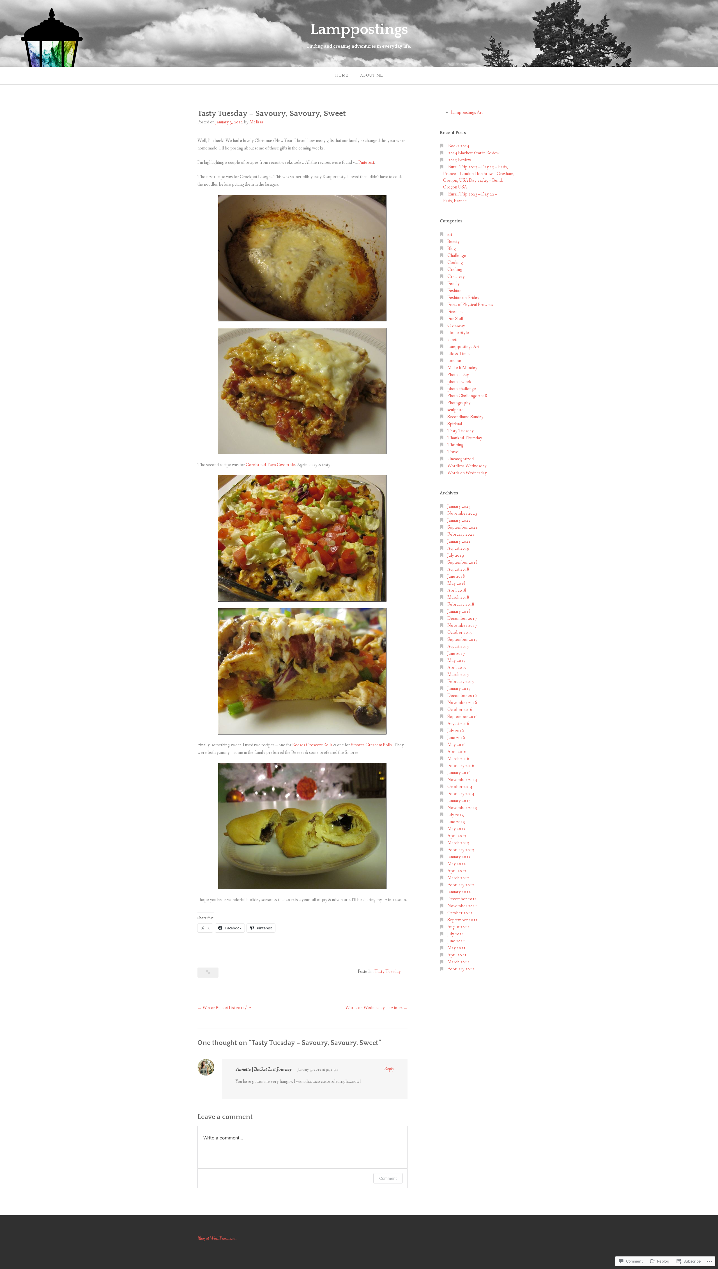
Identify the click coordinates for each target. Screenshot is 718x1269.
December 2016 (462, 696)
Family (453, 284)
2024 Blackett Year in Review (474, 153)
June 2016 (456, 738)
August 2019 (458, 548)
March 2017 (458, 675)
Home (341, 75)
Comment (388, 1178)
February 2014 (460, 794)
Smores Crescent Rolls (371, 745)
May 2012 (456, 864)
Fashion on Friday (463, 298)
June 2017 (456, 654)
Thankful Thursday (464, 438)
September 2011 (462, 920)
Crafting (454, 270)
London (454, 361)
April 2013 (456, 836)
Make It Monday (462, 368)
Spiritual (454, 424)
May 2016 (456, 745)
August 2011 (458, 927)
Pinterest (366, 162)
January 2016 (459, 773)
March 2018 (458, 597)
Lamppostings (359, 29)
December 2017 (462, 618)
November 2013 (462, 808)
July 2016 (455, 731)
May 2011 (456, 948)
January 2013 (459, 857)
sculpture (455, 410)
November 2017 (462, 625)
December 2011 (462, 899)
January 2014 (459, 801)
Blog (451, 249)
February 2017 (460, 682)
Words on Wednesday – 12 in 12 (373, 1008)
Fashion (454, 291)
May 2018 (456, 583)
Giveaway (456, 326)
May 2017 (456, 661)
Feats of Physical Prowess (470, 305)
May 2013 (456, 829)
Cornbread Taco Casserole (270, 465)
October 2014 (459, 787)
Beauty (453, 242)
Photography (459, 403)
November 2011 (462, 906)
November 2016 (462, 703)
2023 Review (459, 160)
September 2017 (462, 639)
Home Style (458, 333)
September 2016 (462, 717)
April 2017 (456, 668)
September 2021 (462, 527)
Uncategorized (460, 459)
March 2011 (458, 962)
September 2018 (462, 562)
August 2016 (458, 724)
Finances (455, 312)
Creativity (456, 277)
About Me (371, 75)
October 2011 (459, 913)
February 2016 (460, 766)
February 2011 (460, 969)
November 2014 (462, 780)
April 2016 (456, 752)
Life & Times (458, 354)
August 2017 (458, 647)
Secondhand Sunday (465, 417)
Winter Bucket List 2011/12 (226, 1008)
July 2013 (455, 815)
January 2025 (459, 506)
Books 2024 (458, 146)
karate (453, 340)
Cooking (455, 263)
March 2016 (458, 759)
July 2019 (455, 555)
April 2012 (456, 871)
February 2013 (460, 850)
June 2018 (456, 576)
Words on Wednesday (467, 473)
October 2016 (459, 710)
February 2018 (460, 604)
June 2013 (456, 822)
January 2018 (459, 611)
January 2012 (459, 892)
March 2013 (458, 843)
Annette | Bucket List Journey (264, 1069)
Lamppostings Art (467, 113)
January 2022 (459, 520)
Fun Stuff (455, 319)
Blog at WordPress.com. (216, 1239)
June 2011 (456, 941)
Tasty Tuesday (387, 972)
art (449, 235)
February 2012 (460, 885)
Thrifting (455, 445)
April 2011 (456, 955)
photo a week (459, 382)
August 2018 (458, 569)
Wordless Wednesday (467, 466)
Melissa (256, 122)
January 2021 (459, 541)
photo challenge (461, 389)
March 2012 (458, 878)
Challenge (456, 256)
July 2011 (455, 934)
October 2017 (459, 632)
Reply (389, 1069)
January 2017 (459, 689)
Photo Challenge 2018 (467, 396)
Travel (453, 452)
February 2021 (460, 534)
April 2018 (456, 590)
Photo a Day (458, 375)
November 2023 (462, 513)
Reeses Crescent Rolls (312, 745)
